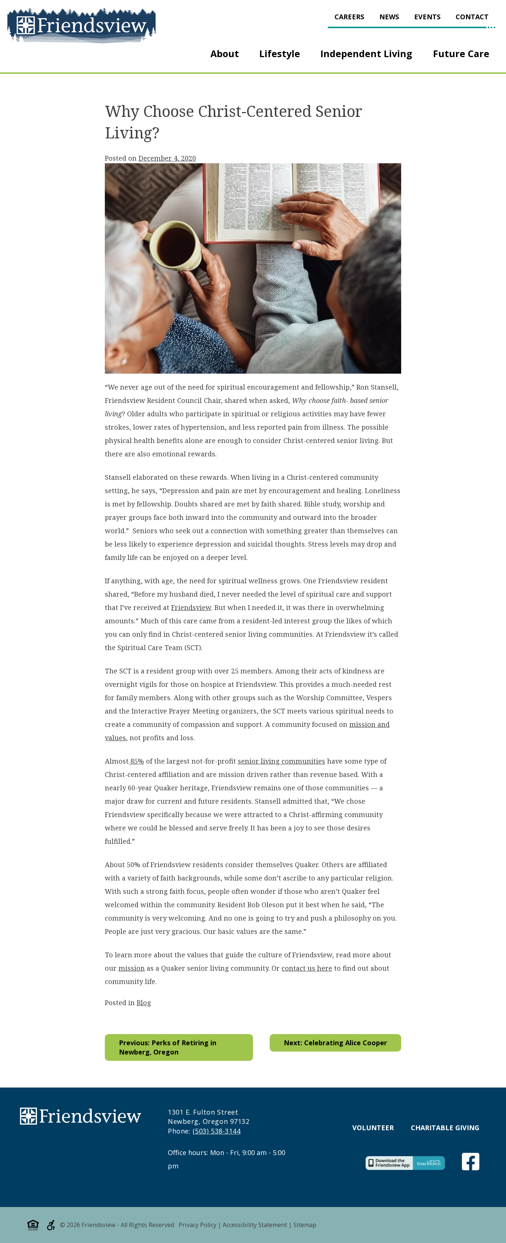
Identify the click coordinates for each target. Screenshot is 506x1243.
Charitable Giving (445, 1127)
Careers (349, 16)
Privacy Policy (197, 1224)
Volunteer (373, 1127)
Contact (472, 16)
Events (427, 16)
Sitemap (304, 1224)
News (389, 16)
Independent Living (366, 53)
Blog (144, 1002)
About (224, 53)
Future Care (461, 53)
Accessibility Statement (255, 1224)
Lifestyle (279, 53)
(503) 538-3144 (217, 1130)
